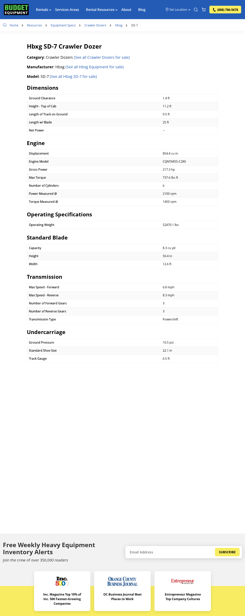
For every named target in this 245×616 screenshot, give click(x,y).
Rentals (42, 9)
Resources (34, 25)
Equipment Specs (63, 25)
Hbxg (118, 25)
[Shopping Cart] (204, 9)
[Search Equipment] (196, 9)
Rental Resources (100, 9)
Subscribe (227, 552)
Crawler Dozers (95, 25)
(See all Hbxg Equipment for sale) (94, 66)
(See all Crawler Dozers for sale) (102, 57)
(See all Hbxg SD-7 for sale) (73, 76)
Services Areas (67, 9)
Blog (141, 9)
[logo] (16, 9)
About (126, 9)
